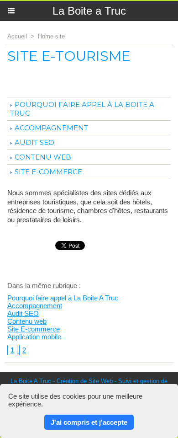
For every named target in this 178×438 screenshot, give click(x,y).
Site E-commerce (48, 171)
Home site (51, 36)
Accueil (17, 36)
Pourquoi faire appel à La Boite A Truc (62, 298)
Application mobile (34, 337)
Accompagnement (51, 127)
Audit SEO (34, 142)
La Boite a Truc (89, 11)
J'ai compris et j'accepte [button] (89, 422)
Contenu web (43, 157)
